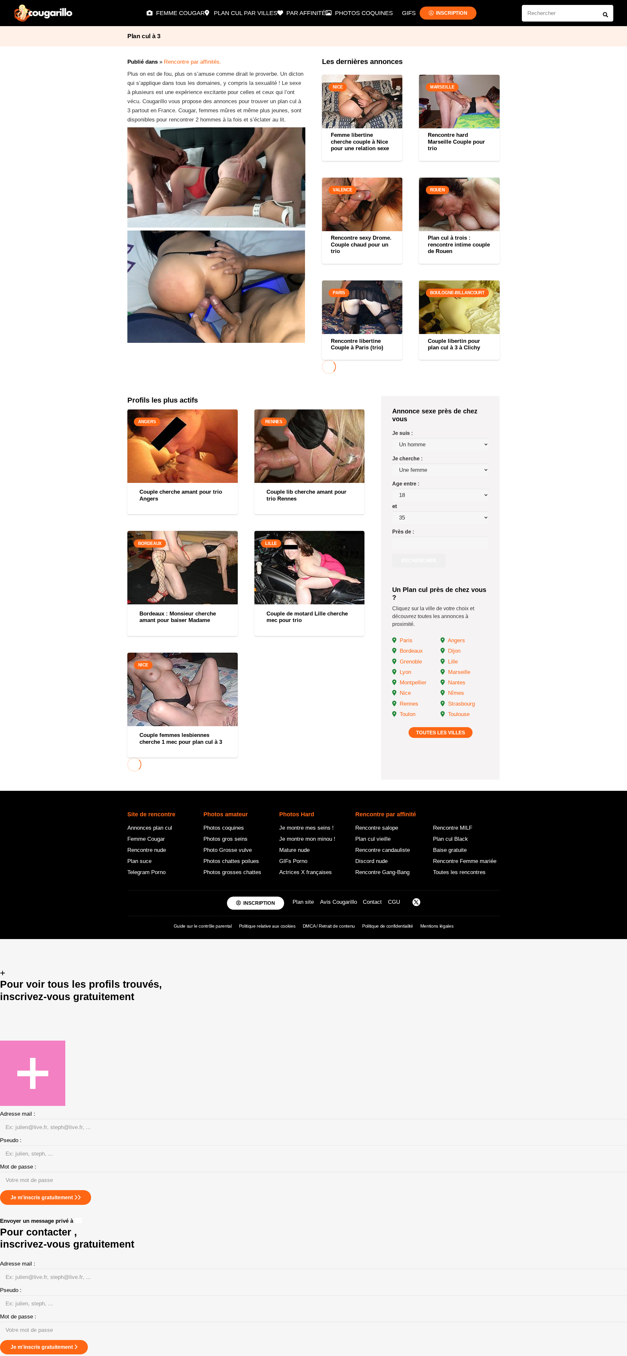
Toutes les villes (440, 732)
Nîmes (455, 693)
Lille (452, 662)
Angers (455, 640)
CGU (394, 902)
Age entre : (405, 484)
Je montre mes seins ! (306, 828)
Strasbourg (460, 704)
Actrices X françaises (305, 872)
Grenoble (410, 662)
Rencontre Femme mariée (464, 861)
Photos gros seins (225, 839)
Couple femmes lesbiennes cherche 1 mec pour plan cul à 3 (180, 738)
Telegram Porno (146, 872)
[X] (416, 903)
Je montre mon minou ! (307, 839)
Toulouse (458, 714)
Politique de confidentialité (387, 926)
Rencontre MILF (452, 828)
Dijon (453, 651)
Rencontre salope (376, 828)
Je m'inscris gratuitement (42, 1197)
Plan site (303, 902)
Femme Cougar (146, 839)
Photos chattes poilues (231, 861)
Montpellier (412, 682)
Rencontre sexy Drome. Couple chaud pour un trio (361, 244)
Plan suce (139, 861)
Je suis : (402, 433)
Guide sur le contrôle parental (203, 926)
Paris (405, 640)
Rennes (408, 704)
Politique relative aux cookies (267, 926)
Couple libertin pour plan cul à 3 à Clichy (454, 344)
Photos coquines (223, 828)
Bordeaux (410, 651)
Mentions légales (437, 926)
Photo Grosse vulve (227, 850)
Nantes (455, 682)
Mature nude (294, 850)
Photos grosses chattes (232, 872)
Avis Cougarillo (338, 902)
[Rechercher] (605, 15)
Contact (372, 902)
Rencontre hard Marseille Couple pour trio (456, 142)
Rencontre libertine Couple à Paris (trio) (357, 344)
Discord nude (371, 861)
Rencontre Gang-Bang (382, 872)
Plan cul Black (450, 839)
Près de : (403, 531)
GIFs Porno (293, 861)
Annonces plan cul (149, 828)
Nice (404, 693)
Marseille (458, 672)
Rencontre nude (146, 850)
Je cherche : (407, 458)
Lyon (404, 672)
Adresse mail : (17, 1114)
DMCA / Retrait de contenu (329, 926)
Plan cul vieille (373, 839)
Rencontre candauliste (382, 850)
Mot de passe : (18, 1167)
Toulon (406, 714)
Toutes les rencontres (459, 872)
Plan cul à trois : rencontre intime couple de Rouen (459, 244)
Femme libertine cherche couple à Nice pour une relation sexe (360, 142)
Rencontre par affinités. (192, 62)
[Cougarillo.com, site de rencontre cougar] (43, 13)
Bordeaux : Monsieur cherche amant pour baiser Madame (177, 617)
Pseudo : (11, 1140)
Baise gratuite (450, 850)
